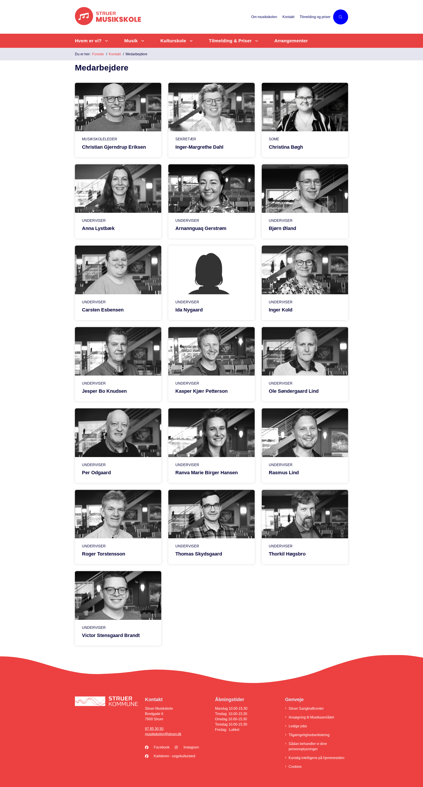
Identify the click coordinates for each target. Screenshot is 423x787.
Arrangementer (291, 40)
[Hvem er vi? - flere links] (106, 41)
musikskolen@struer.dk (163, 734)
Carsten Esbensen (103, 310)
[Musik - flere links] (142, 41)
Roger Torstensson (103, 554)
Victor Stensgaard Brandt (111, 635)
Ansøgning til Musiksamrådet (311, 717)
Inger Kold (280, 310)
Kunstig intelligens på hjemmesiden (316, 758)
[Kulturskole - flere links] (190, 41)
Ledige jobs (298, 726)
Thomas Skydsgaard (198, 554)
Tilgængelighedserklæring (309, 735)
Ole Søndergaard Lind (294, 391)
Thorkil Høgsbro (287, 554)
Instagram (191, 747)
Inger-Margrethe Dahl (199, 147)
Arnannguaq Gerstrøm (200, 228)
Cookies (295, 766)
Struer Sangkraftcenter (306, 708)
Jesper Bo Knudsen (104, 391)
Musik (131, 40)
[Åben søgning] (340, 16)
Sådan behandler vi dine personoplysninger (308, 746)
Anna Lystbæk (98, 228)
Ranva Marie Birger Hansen (206, 472)
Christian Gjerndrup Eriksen (114, 147)
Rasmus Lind (284, 472)
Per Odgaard (96, 472)
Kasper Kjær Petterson (201, 391)
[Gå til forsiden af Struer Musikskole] (162, 17)
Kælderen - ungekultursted (174, 756)
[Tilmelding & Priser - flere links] (256, 41)
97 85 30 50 (154, 729)
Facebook (161, 747)
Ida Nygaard (189, 310)
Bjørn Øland (282, 228)
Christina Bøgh (286, 147)
